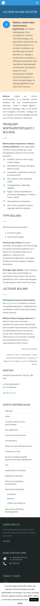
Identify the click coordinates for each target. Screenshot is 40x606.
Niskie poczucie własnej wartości (18, 446)
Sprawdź (6, 541)
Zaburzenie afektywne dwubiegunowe (14, 510)
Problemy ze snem (12, 451)
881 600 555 (11, 393)
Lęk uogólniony (11, 430)
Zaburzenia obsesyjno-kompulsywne (14, 482)
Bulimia (10, 498)
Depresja (9, 411)
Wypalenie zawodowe (14, 476)
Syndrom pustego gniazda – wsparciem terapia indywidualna (18, 458)
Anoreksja (11, 494)
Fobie (7, 416)
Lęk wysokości (11, 440)
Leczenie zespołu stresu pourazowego (15, 423)
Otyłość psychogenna (16, 503)
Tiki (6, 465)
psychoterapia (12, 303)
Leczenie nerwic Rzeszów (15, 435)
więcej (20, 603)
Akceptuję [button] (34, 600)
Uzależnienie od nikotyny (15, 470)
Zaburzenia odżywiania (14, 489)
